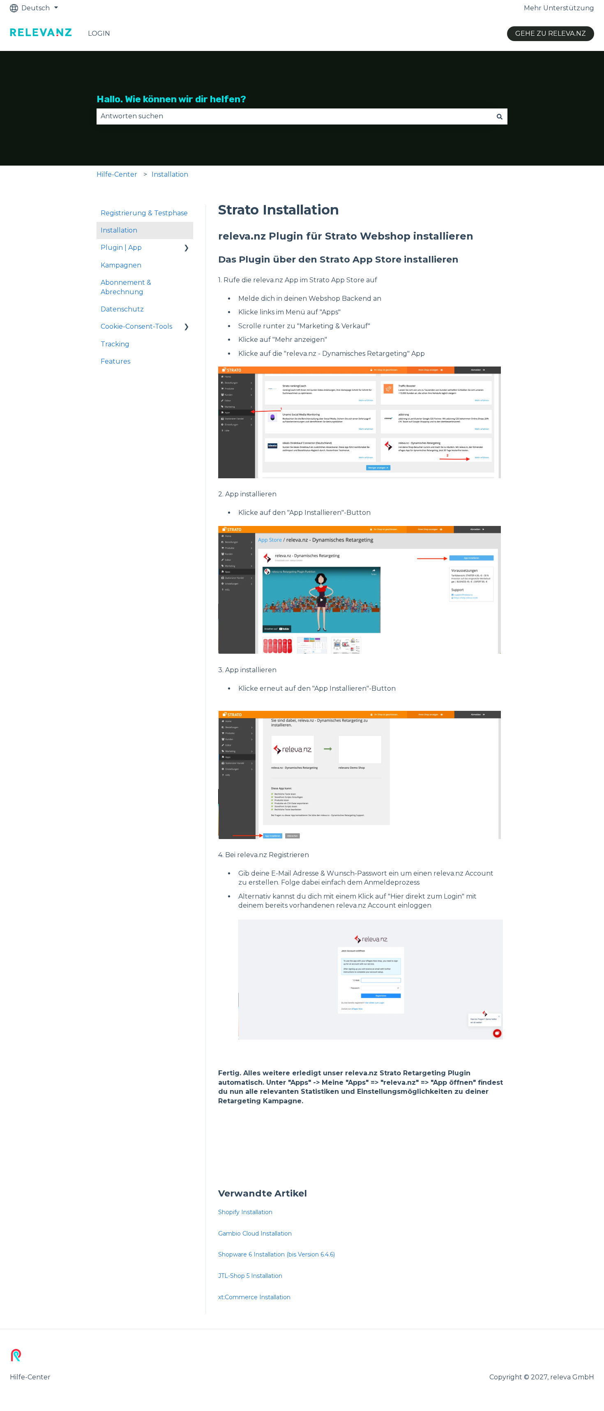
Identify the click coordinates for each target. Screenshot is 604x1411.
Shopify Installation (245, 1212)
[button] (186, 248)
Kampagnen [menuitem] (121, 265)
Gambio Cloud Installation (255, 1233)
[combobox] (294, 116)
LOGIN (99, 33)
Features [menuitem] (115, 361)
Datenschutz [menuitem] (122, 309)
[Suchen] (499, 116)
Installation (170, 174)
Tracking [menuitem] (115, 344)
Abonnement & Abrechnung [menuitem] (126, 287)
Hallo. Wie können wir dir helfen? (171, 99)
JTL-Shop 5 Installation (250, 1276)
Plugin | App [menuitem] (121, 247)
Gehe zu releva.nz (550, 33)
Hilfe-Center (117, 174)
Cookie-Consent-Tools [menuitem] (136, 326)
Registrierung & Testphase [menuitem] (144, 213)
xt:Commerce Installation (254, 1297)
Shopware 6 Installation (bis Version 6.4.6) (276, 1254)
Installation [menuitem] (119, 230)
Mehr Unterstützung (559, 8)
